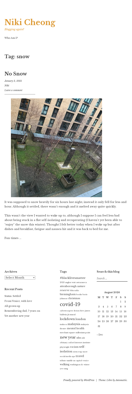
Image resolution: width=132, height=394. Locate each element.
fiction (77, 311)
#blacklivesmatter (73, 278)
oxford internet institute (79, 343)
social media (65, 356)
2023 (62, 282)
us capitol (77, 361)
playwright (64, 347)
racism (74, 346)
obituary (64, 343)
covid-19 (70, 304)
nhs (78, 337)
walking (64, 364)
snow (85, 352)
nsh (83, 338)
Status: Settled (13, 296)
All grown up (12, 306)
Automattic (121, 380)
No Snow (16, 74)
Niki (7, 85)
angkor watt (70, 282)
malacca (63, 324)
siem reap (77, 352)
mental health (75, 328)
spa (73, 356)
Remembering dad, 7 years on (22, 310)
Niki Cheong (30, 22)
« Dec (100, 334)
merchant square (67, 333)
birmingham (68, 294)
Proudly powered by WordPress (78, 380)
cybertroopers (66, 311)
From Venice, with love (18, 301)
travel (80, 356)
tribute (63, 361)
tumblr (70, 361)
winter (87, 365)
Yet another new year (17, 315)
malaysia (74, 324)
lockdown (67, 319)
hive (82, 311)
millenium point (83, 333)
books (79, 294)
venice (86, 361)
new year (68, 337)
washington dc (76, 365)
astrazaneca (81, 282)
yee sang (64, 369)
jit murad (71, 315)
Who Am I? (11, 38)
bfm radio (74, 290)
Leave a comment (13, 90)
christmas (74, 298)
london (80, 319)
